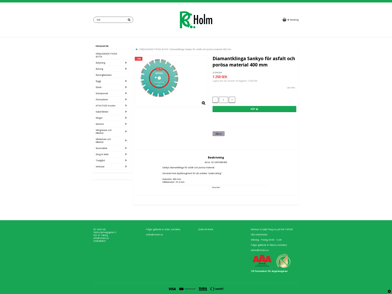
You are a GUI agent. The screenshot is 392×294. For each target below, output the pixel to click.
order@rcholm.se (154, 234)
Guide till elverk (205, 229)
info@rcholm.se (101, 238)
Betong (99, 68)
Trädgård (100, 160)
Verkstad (100, 166)
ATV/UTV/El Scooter (105, 105)
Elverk (99, 87)
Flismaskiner (102, 99)
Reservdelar (101, 148)
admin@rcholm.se (260, 250)
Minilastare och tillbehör (103, 140)
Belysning (100, 62)
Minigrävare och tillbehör (104, 131)
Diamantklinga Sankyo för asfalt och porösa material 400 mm (200, 49)
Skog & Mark (102, 154)
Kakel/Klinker (102, 111)
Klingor (99, 117)
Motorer (100, 124)
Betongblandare (104, 75)
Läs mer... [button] (291, 87)
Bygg (98, 81)
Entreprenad (102, 93)
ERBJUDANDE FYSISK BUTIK (106, 55)
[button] (291, 19)
